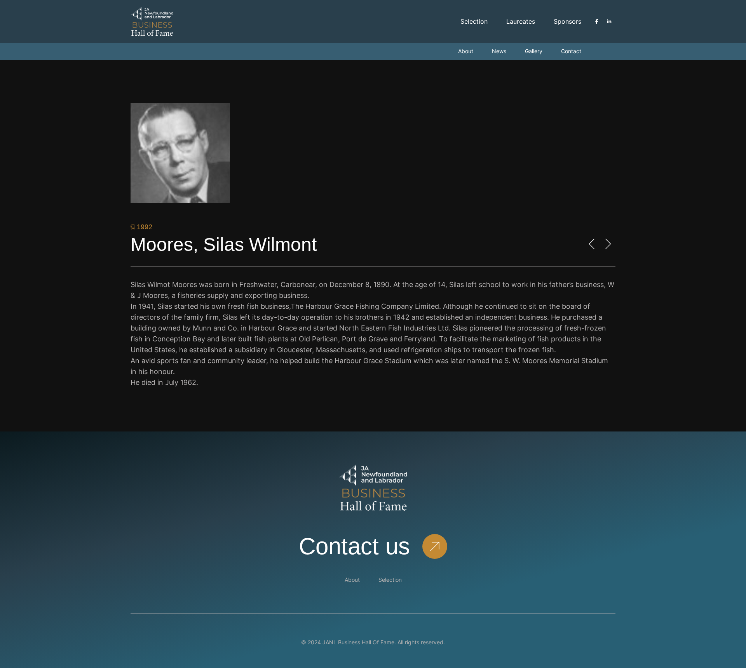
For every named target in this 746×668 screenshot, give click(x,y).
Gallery (533, 51)
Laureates (520, 21)
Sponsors (567, 21)
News (499, 51)
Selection (474, 21)
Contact (571, 51)
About (465, 51)
